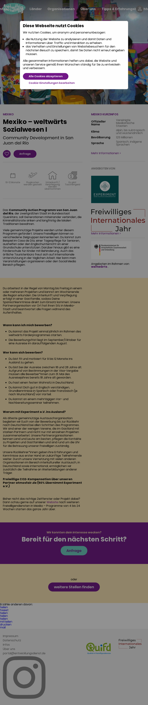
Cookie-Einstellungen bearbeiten (52, 83)
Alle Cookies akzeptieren (46, 76)
